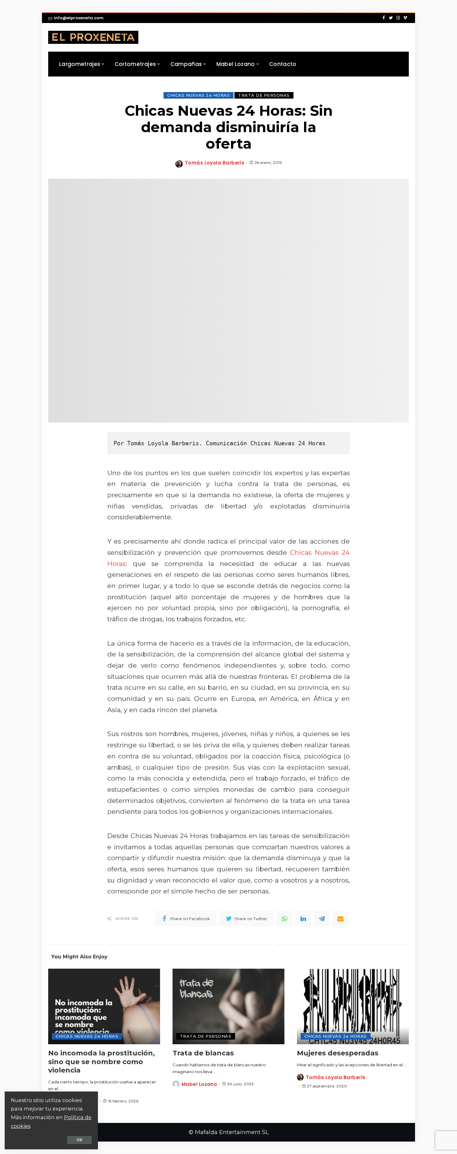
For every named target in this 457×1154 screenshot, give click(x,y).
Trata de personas (264, 95)
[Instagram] (398, 18)
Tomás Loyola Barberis (214, 162)
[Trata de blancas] (228, 1006)
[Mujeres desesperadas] (353, 1006)
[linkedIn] (303, 918)
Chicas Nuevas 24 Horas (198, 95)
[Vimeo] (405, 18)
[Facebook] (383, 18)
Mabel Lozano (199, 1084)
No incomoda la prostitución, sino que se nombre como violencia (101, 1061)
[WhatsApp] (284, 918)
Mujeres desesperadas (337, 1053)
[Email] (340, 918)
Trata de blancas (203, 1053)
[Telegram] (322, 918)
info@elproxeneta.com (79, 18)
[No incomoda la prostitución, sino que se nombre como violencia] (104, 1006)
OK (79, 1140)
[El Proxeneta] (93, 37)
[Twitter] (391, 18)
